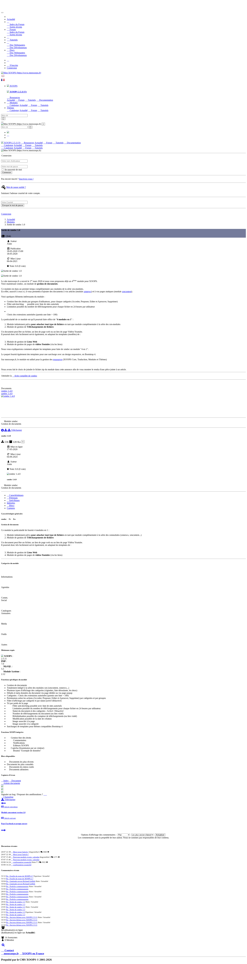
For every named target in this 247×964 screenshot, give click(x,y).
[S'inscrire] (8, 60)
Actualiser (160, 835)
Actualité (11, 19)
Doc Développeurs (18, 47)
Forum (21, 100)
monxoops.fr (11, 953)
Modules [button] (13, 102)
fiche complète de (25, 376)
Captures (11, 508)
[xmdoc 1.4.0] (8, 396)
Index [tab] (6, 780)
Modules (11, 222)
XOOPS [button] (13, 86)
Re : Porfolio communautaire (17, 886)
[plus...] (3, 945)
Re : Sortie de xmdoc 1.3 (15, 902)
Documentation (46, 100)
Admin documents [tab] (11, 783)
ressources (57, 359)
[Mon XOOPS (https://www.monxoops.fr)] (21, 73)
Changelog (8, 797)
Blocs (11, 505)
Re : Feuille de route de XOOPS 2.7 (19, 876)
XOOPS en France (33, 953)
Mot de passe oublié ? (16, 187)
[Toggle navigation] (2, 12)
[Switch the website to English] (3, 77)
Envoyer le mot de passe (12, 205)
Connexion (12, 68)
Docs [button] (11, 50)
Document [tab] (16, 780)
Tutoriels (13, 40)
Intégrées (11, 503)
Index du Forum (16, 24)
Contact (9, 950)
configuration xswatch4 (22, 862)
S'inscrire (13, 65)
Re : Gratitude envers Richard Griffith (20, 881)
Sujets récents (15, 27)
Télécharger (16, 430)
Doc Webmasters (17, 45)
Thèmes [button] (10, 108)
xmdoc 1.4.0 (6, 391)
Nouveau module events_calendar (26, 857)
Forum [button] (12, 29)
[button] (8, 22)
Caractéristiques (16, 495)
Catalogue (14, 105)
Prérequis (13, 498)
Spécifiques (14, 500)
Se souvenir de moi (13, 169)
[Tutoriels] (8, 37)
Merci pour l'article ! (21, 852)
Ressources (14, 97)
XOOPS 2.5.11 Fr (11, 142)
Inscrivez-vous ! (26, 179)
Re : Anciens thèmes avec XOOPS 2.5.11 (21, 917)
